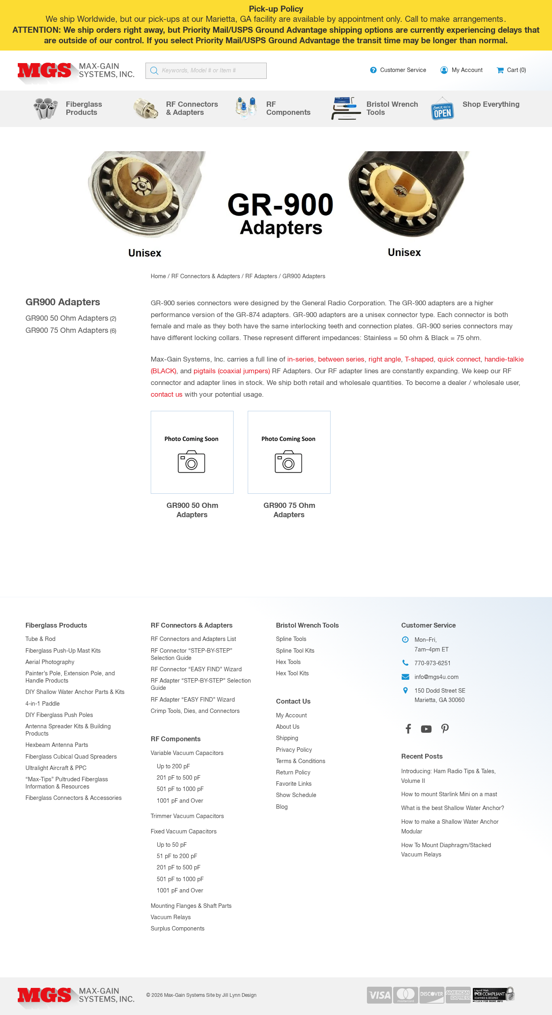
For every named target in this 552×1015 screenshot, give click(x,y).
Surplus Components (177, 929)
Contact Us (293, 701)
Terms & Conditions (300, 761)
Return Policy (293, 773)
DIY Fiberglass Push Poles (59, 715)
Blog (282, 807)
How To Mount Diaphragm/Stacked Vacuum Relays (446, 850)
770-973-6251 (433, 663)
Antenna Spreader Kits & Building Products (68, 730)
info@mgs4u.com (437, 677)
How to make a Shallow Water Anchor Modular (450, 827)
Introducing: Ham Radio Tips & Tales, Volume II (448, 776)
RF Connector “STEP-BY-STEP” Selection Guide (191, 654)
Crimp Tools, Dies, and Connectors (195, 711)
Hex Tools (288, 662)
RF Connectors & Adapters (205, 276)
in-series (300, 359)
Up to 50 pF (172, 845)
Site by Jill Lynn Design (231, 995)
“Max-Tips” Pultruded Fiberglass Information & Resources (66, 783)
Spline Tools (291, 639)
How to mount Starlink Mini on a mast (449, 794)
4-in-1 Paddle (42, 704)
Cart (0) (516, 70)
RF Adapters (261, 276)
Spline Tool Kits (295, 651)
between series (341, 359)
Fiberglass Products (56, 625)
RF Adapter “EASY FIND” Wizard (193, 700)
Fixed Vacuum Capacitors (184, 832)
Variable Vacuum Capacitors (187, 753)
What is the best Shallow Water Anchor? (452, 808)
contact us (167, 394)
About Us (287, 727)
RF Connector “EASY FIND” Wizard (196, 669)
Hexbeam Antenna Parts (56, 745)
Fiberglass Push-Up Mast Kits (63, 651)
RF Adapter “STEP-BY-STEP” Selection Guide (201, 684)
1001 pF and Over (180, 801)
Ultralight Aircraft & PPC (55, 768)
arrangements (478, 19)
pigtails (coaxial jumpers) (232, 371)
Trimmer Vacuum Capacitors (187, 816)
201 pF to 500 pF (178, 778)
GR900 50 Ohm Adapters (66, 318)
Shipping (287, 738)
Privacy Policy (294, 750)
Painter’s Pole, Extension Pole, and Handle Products (70, 677)
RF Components (176, 739)
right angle (385, 359)
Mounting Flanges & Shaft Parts (191, 906)
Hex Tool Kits (292, 674)
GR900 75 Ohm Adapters (66, 330)
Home (158, 276)
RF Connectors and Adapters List (193, 639)
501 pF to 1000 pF (180, 789)
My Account (291, 716)
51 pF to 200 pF (177, 856)
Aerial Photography (49, 662)
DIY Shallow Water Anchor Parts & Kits (74, 692)
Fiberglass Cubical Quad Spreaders (71, 757)
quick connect (459, 359)
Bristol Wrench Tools (307, 625)
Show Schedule (296, 795)
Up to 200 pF (173, 767)
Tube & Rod (40, 639)
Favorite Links (294, 784)
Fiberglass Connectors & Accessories (73, 798)
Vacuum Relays (171, 917)
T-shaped (419, 359)
